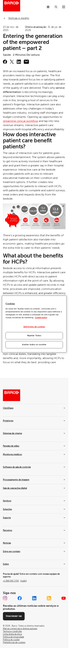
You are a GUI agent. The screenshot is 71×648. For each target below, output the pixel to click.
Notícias (7, 543)
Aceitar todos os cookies (34, 344)
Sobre (6, 564)
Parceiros (7, 530)
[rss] (49, 598)
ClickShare (8, 408)
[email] (26, 62)
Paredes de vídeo (11, 446)
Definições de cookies (34, 327)
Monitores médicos (12, 454)
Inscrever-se (14, 616)
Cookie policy (41, 317)
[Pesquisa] (56, 7)
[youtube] (64, 598)
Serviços (7, 501)
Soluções (7, 509)
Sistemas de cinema (12, 433)
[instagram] (5, 598)
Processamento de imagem (16, 480)
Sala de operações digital (15, 488)
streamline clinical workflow (20, 121)
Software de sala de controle (17, 467)
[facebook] (5, 62)
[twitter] (12, 62)
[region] (34, 324)
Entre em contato (11, 551)
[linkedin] (19, 62)
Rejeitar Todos (34, 335)
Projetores (8, 421)
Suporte (7, 518)
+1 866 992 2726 (15, 581)
